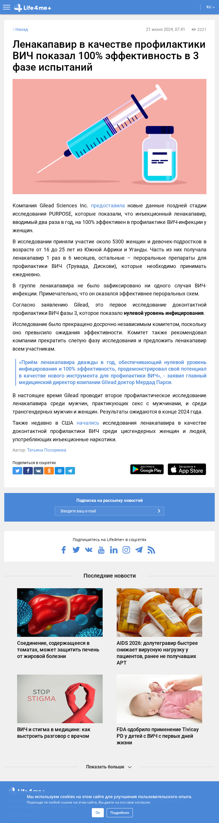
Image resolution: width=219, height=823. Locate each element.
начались (88, 423)
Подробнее (119, 812)
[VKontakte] (88, 550)
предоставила (108, 205)
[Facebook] (63, 550)
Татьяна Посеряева (46, 450)
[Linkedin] (113, 550)
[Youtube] (101, 550)
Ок (98, 812)
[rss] (151, 550)
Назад (21, 29)
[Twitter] (76, 550)
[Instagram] (126, 550)
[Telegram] (139, 550)
